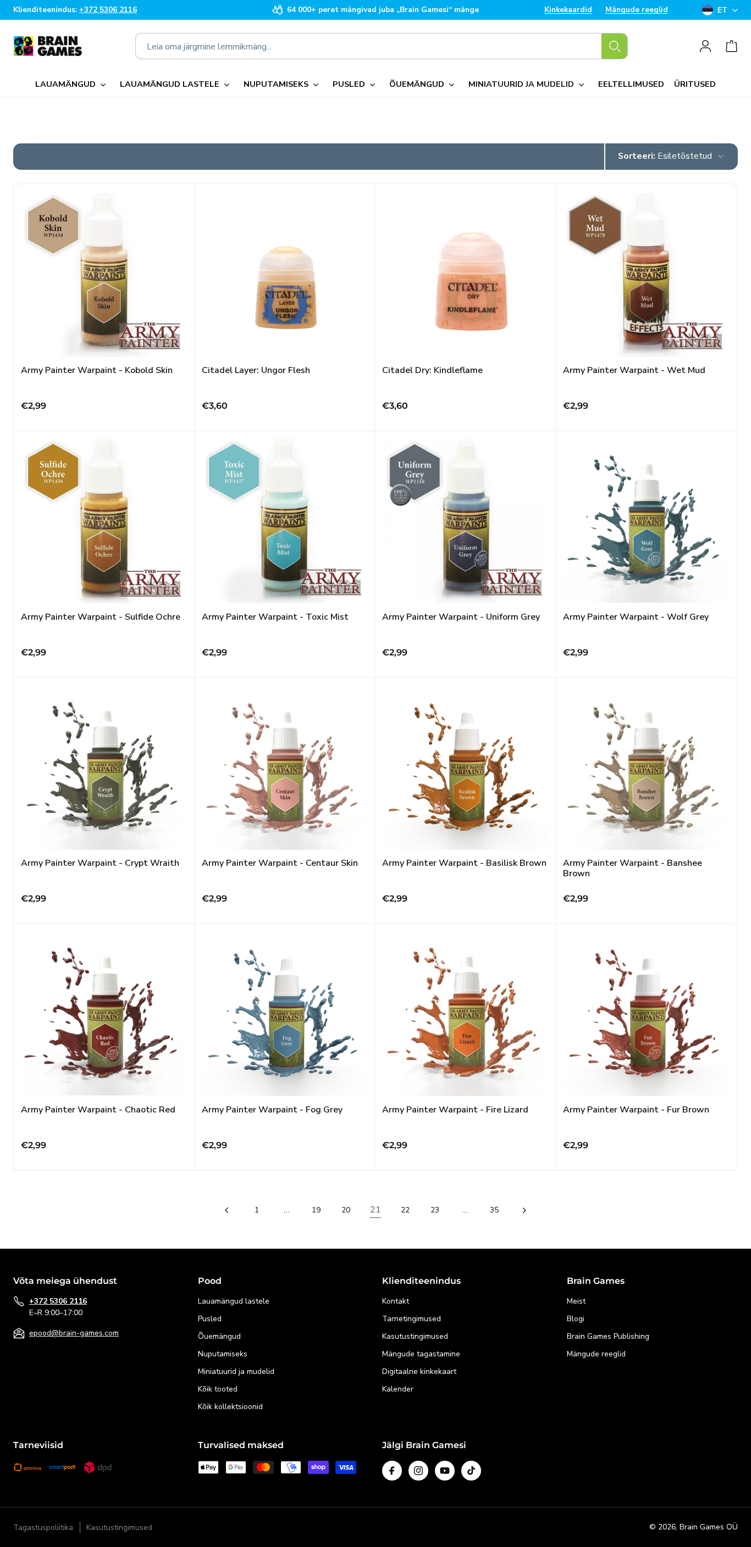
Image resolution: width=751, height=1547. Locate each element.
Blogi (575, 1319)
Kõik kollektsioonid (230, 1406)
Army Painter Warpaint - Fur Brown (636, 1110)
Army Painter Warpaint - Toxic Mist (275, 617)
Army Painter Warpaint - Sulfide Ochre (100, 617)
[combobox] (381, 46)
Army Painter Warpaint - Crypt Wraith (100, 863)
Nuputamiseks (222, 1354)
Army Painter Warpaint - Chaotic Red (98, 1110)
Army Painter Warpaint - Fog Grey (272, 1110)
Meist (576, 1301)
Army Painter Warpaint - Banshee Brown (632, 868)
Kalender (397, 1389)
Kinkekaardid (568, 9)
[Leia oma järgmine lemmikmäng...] (614, 46)
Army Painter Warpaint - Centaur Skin (280, 863)
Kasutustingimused (415, 1336)
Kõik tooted (218, 1389)
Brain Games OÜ (709, 1527)
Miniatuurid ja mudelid (236, 1371)
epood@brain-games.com (74, 1333)
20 (345, 1209)
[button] (72, 85)
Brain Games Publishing (608, 1336)
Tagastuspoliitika (43, 1527)
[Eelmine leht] (227, 1210)
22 (405, 1209)
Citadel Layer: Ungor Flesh (256, 370)
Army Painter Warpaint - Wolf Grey (636, 617)
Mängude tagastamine (421, 1354)
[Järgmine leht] (524, 1210)
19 (316, 1209)
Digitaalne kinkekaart (419, 1371)
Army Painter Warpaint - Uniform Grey (461, 617)
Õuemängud (219, 1336)
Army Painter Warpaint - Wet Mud (634, 370)
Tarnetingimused (411, 1319)
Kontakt (395, 1301)
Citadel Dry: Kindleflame (432, 370)
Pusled (210, 1319)
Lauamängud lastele (233, 1301)
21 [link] (375, 1210)
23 (434, 1209)
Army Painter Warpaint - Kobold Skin (97, 370)
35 (494, 1209)
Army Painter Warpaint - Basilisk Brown (464, 863)
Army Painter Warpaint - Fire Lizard (455, 1110)
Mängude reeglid (636, 9)
